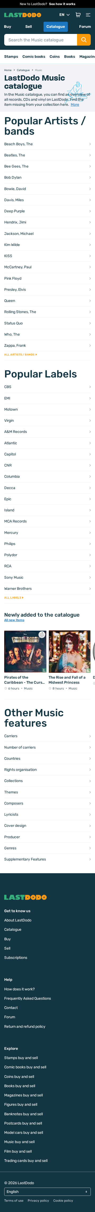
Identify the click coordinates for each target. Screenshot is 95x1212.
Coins (55, 56)
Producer (12, 837)
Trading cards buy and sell (26, 1160)
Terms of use (13, 1200)
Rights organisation (20, 769)
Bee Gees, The (16, 166)
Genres (10, 848)
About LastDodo (17, 920)
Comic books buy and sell (25, 1067)
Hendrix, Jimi (15, 222)
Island (9, 510)
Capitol (10, 454)
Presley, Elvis (15, 289)
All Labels (12, 597)
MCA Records (15, 521)
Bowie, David (15, 189)
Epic (7, 499)
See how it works (62, 4)
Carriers (10, 736)
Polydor (10, 555)
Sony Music (13, 577)
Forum (85, 26)
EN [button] (61, 14)
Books (69, 56)
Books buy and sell (19, 1086)
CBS (7, 387)
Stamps (11, 56)
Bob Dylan (12, 177)
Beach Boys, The (18, 144)
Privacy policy (38, 1200)
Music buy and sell (19, 1142)
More (75, 104)
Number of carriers (20, 747)
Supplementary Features (25, 859)
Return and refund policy (24, 1026)
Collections (13, 781)
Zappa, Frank (15, 345)
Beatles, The (14, 155)
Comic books (33, 56)
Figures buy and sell (20, 1104)
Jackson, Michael (19, 233)
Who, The (12, 334)
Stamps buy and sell (21, 1058)
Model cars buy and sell (23, 1132)
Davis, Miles (14, 200)
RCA (7, 566)
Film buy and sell (18, 1151)
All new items (14, 620)
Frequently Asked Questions (27, 998)
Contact (11, 1007)
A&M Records (15, 431)
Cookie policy (63, 1200)
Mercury (11, 532)
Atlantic (10, 443)
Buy (7, 26)
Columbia (12, 476)
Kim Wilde (12, 245)
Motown (11, 409)
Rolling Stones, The (20, 312)
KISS (8, 256)
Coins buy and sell (19, 1076)
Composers (13, 803)
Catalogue (55, 26)
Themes (11, 792)
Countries (12, 758)
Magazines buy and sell (23, 1095)
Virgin (9, 420)
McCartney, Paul (17, 267)
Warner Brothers (18, 588)
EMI (7, 398)
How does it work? (19, 989)
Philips (9, 544)
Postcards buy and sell (23, 1123)
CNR (8, 465)
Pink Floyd (12, 278)
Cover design (15, 825)
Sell (28, 26)
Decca (9, 488)
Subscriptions (15, 957)
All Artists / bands (19, 354)
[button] (78, 15)
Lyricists (11, 814)
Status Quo (13, 323)
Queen (9, 300)
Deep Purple (14, 211)
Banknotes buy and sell (23, 1114)
